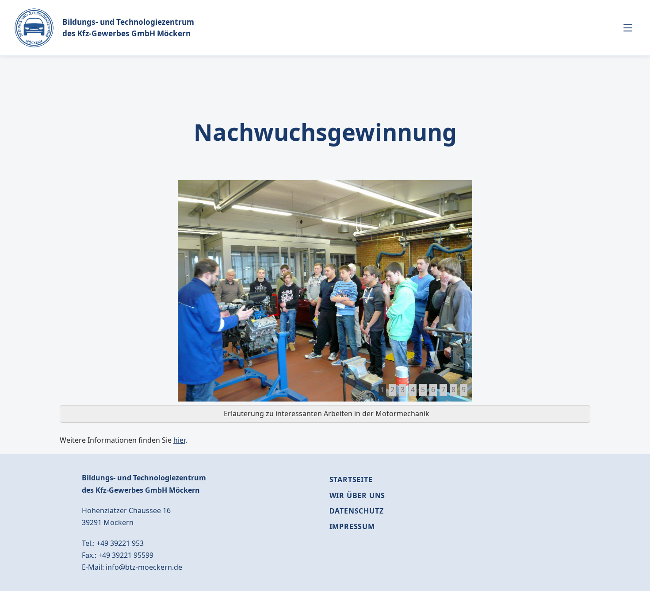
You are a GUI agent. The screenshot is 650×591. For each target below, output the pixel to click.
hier (179, 440)
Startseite (351, 479)
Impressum (352, 526)
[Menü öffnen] (627, 28)
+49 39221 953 (120, 543)
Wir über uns (357, 495)
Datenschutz (356, 511)
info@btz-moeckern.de (144, 567)
